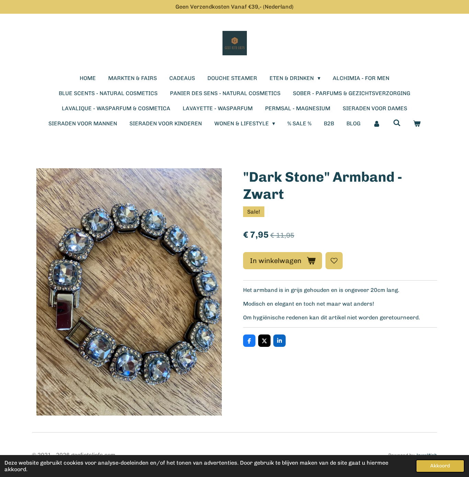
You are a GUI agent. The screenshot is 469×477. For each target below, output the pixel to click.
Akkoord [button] (440, 466)
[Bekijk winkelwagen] (417, 123)
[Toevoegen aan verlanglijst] (334, 260)
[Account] (376, 123)
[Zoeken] (397, 123)
